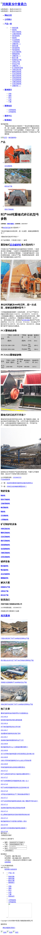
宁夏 (9, 101)
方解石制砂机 (16, 81)
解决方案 (11, 880)
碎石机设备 (26, 320)
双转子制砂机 (16, 32)
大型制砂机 (12, 110)
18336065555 (17, 477)
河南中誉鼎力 (10, 223)
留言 (16, 932)
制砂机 (14, 30)
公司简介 (8, 19)
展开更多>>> (5, 833)
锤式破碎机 (16, 48)
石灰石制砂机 (16, 73)
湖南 (9, 95)
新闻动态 (8, 106)
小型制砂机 (16, 42)
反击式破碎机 (16, 52)
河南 (9, 93)
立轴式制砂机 (16, 34)
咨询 (4, 932)
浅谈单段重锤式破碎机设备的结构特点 (20, 483)
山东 (9, 99)
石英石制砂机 (16, 83)
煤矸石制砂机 (16, 75)
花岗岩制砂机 (16, 77)
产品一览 (8, 24)
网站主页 (8, 15)
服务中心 (8, 116)
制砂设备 (11, 876)
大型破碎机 (12, 112)
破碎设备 (11, 878)
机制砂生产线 (16, 60)
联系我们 (8, 120)
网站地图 (6, 928)
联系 (10, 932)
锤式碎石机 (7, 227)
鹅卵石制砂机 (16, 72)
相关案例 (5, 615)
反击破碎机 (15, 244)
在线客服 (8, 862)
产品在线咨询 (5, 479)
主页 (5, 137)
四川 (9, 97)
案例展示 (8, 90)
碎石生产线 (16, 64)
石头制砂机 (16, 40)
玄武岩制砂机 (16, 79)
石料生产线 (16, 62)
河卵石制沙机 (16, 70)
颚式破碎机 (16, 50)
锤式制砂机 (16, 36)
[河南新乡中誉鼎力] (14, 4)
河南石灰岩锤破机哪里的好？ (17, 486)
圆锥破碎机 (16, 54)
